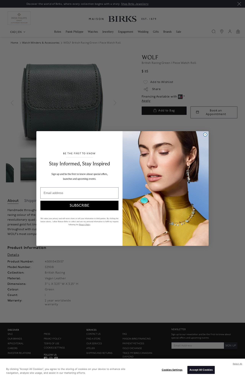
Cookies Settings (172, 369)
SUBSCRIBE (79, 205)
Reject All (237, 363)
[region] (122, 368)
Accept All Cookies (200, 369)
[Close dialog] (205, 134)
